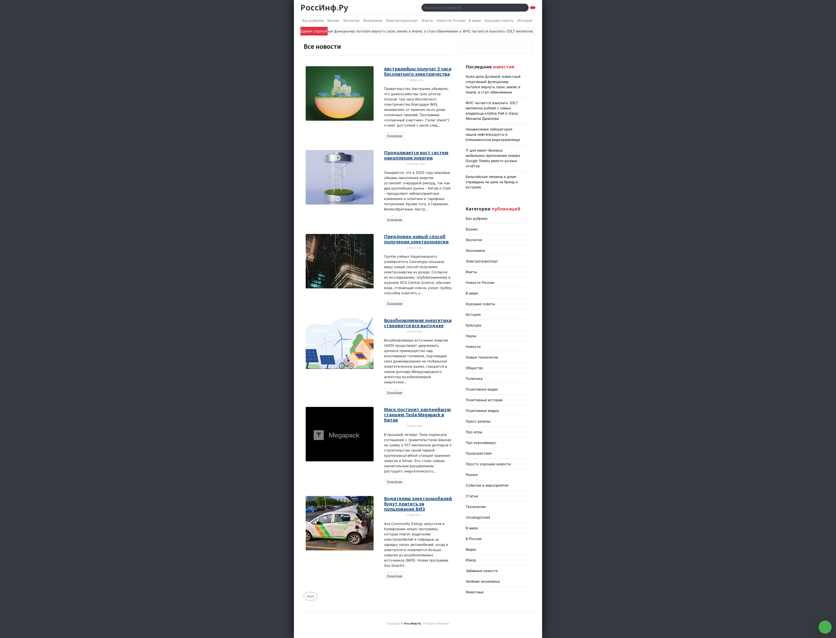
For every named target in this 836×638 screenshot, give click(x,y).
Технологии (476, 506)
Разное (472, 474)
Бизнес (333, 20)
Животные (475, 592)
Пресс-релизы (478, 421)
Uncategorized (478, 517)
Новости (473, 346)
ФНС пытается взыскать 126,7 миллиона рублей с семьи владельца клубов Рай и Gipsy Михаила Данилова (531, 31)
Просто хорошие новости (488, 464)
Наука (471, 336)
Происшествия (479, 453)
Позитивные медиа (482, 410)
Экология (351, 20)
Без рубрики (313, 20)
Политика (474, 378)
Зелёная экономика (483, 581)
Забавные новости (482, 571)
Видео (471, 549)
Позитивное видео (482, 389)
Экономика (372, 20)
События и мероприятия (487, 485)
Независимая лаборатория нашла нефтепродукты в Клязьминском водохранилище (493, 134)
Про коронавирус (481, 442)
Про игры (474, 432)
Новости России (451, 20)
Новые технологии (482, 357)
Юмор (471, 560)
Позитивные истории (484, 400)
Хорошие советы (499, 20)
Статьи (472, 496)
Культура (473, 325)
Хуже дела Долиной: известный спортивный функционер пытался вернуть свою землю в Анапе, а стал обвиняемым (333, 31)
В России (474, 538)
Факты (427, 20)
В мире (475, 20)
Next (310, 596)
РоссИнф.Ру (324, 7)
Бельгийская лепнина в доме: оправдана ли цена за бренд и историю (492, 181)
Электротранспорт (402, 20)
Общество (474, 368)
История (524, 20)
